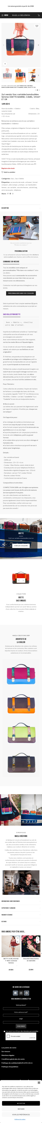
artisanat (28, 182)
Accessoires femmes (31, 963)
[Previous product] (35, 90)
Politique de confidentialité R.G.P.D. (15, 1063)
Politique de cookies (19, 1119)
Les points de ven (8, 1048)
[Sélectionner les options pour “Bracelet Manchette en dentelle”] (37, 942)
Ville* (21, 1019)
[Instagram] (21, 993)
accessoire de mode (17, 182)
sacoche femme (22, 187)
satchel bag (33, 187)
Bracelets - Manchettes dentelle (31, 966)
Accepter (21, 1103)
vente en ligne (11, 85)
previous (19, 580)
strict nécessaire (7, 190)
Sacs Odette (19, 178)
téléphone (17, 190)
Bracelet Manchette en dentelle (31, 960)
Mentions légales (8, 1055)
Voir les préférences (21, 1114)
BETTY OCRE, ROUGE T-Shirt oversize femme (11, 961)
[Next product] (39, 90)
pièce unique (13, 185)
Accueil (4, 85)
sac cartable (11, 187)
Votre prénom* (21, 1005)
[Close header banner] (39, 6)
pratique (21, 185)
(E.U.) (30, 1063)
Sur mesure (6, 1051)
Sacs (12, 178)
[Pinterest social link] (10, 193)
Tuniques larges (11, 967)
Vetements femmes (11, 965)
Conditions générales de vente (13, 1059)
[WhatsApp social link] (13, 193)
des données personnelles (29, 1031)
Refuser (21, 1109)
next (23, 580)
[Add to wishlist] (17, 938)
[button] (39, 1083)
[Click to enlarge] (5, 64)
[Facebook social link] (8, 193)
